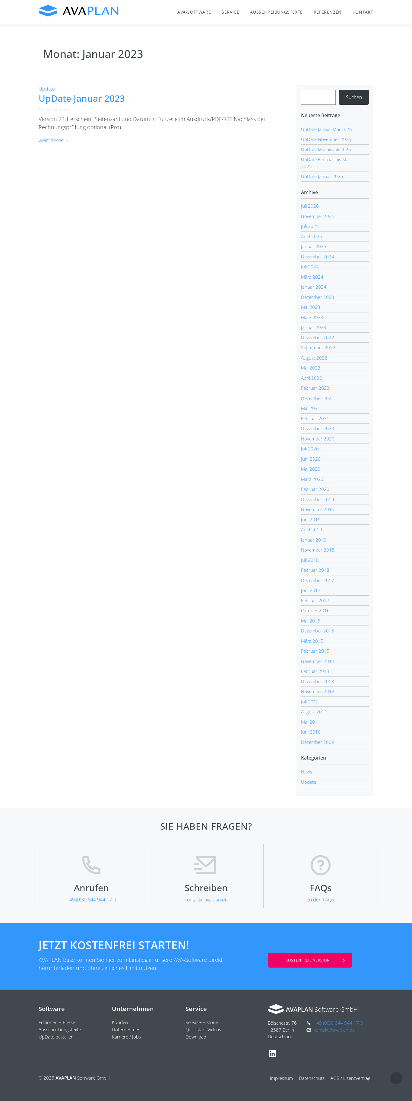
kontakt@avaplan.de (206, 899)
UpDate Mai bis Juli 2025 (326, 149)
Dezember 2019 (317, 499)
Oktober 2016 (315, 610)
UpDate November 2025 (326, 139)
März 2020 (312, 479)
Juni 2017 (311, 590)
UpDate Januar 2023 (82, 98)
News (306, 772)
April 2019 (311, 529)
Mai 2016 (310, 621)
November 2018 (317, 550)
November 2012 (317, 691)
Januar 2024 (313, 287)
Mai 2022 (310, 368)
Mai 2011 (310, 722)
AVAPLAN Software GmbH (79, 11)
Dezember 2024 (317, 257)
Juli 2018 (310, 560)
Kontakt (363, 12)
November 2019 (317, 509)
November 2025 (317, 216)
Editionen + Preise (57, 1022)
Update (47, 88)
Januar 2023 (313, 327)
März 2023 (312, 317)
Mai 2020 (310, 469)
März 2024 (312, 277)
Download (195, 1037)
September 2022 (318, 347)
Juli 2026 (310, 206)
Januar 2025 (313, 246)
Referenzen (328, 12)
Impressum (281, 1078)
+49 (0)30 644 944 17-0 (91, 899)
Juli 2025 (310, 226)
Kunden (120, 1022)
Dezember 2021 (317, 398)
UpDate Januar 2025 (322, 176)
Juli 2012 (310, 702)
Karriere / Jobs (126, 1037)
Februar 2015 (315, 651)
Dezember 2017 (317, 580)
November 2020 (317, 439)
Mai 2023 (310, 307)
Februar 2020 (315, 489)
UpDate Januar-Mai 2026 (326, 129)
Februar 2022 (315, 388)
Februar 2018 (315, 570)
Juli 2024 (310, 267)
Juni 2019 (311, 520)
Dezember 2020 (317, 428)
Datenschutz (312, 1078)
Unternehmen (126, 1029)
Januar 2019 (313, 540)
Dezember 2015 (317, 631)
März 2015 (312, 641)
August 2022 (314, 358)
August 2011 (314, 712)
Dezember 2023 (317, 297)
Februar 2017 (315, 600)
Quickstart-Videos (203, 1029)
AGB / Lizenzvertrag (350, 1078)
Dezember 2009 (317, 742)
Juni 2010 (311, 732)
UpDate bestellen (56, 1037)
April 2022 (311, 378)
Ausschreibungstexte (276, 12)
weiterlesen (52, 140)
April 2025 (311, 236)
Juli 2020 (310, 449)
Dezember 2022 (317, 337)
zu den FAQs (320, 899)
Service (230, 12)
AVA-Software (194, 12)
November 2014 (317, 661)
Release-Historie (201, 1022)
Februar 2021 (315, 418)
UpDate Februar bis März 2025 (327, 162)
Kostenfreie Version (308, 960)
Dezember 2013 (317, 681)
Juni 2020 (311, 459)
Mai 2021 (310, 408)
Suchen (354, 97)
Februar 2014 (315, 671)
